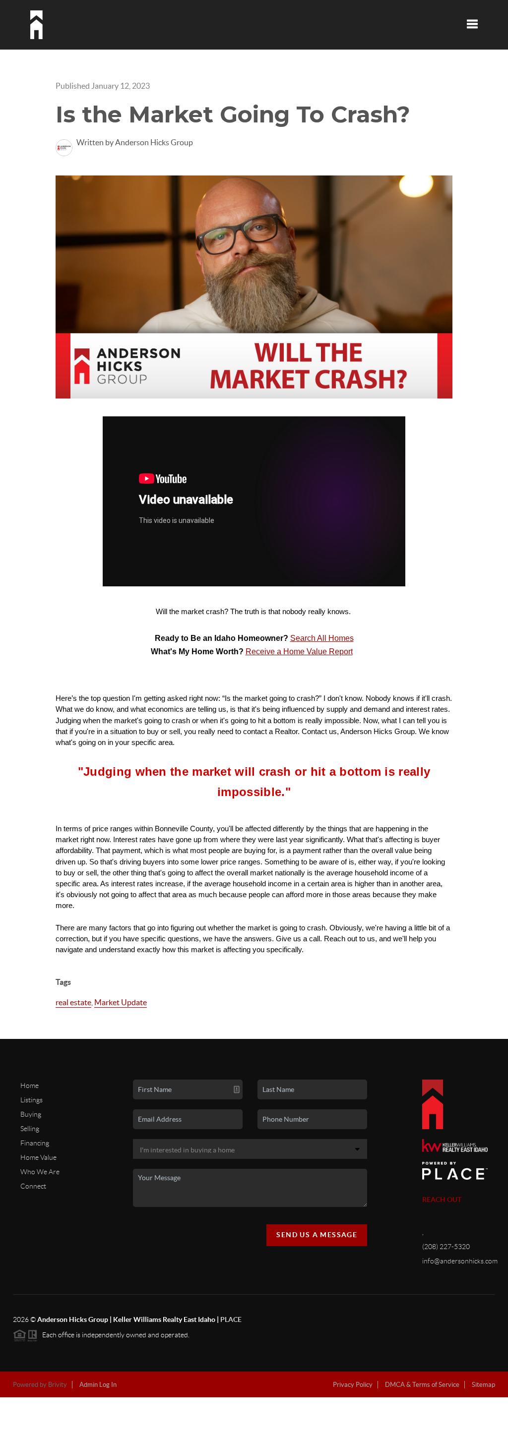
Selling (29, 1129)
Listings (31, 1100)
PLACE (231, 1319)
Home (29, 1085)
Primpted (271, 1423)
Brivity (57, 1384)
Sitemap (483, 1384)
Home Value (38, 1157)
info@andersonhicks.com (460, 1261)
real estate (73, 1002)
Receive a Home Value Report (299, 651)
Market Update (120, 1002)
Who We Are (40, 1172)
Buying (30, 1114)
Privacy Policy (353, 1384)
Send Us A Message (316, 1235)
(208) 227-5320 (446, 1247)
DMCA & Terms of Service (422, 1384)
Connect (33, 1186)
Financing (34, 1143)
